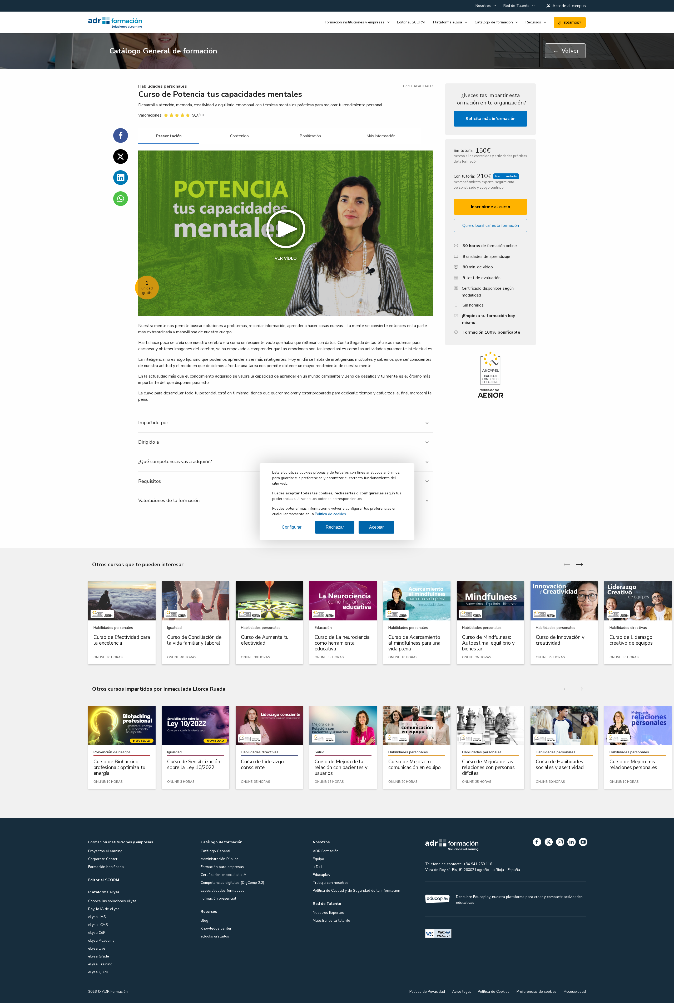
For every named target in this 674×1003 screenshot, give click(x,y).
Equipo (318, 858)
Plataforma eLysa (447, 22)
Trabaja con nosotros (331, 882)
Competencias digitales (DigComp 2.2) (232, 882)
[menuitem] (485, 6)
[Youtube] (583, 843)
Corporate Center (102, 858)
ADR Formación (326, 851)
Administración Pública (220, 858)
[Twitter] (548, 843)
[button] (285, 233)
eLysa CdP (96, 932)
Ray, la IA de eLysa (104, 908)
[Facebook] (537, 843)
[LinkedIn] (571, 843)
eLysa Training (100, 964)
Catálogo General (215, 851)
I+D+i (317, 866)
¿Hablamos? (569, 22)
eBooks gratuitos (215, 936)
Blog (204, 920)
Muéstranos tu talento (331, 920)
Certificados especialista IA (223, 874)
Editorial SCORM (411, 22)
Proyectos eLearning (105, 851)
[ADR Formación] (126, 22)
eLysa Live (96, 948)
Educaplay (321, 874)
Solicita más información (490, 119)
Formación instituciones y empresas (354, 22)
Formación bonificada (106, 866)
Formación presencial (218, 898)
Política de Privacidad (427, 991)
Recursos (533, 22)
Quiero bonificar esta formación (490, 225)
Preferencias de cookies (537, 991)
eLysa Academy (101, 940)
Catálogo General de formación (163, 51)
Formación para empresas (222, 866)
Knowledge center (216, 928)
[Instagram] (560, 843)
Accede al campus (569, 6)
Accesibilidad (575, 991)
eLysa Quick (98, 972)
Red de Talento (516, 5)
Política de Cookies (493, 991)
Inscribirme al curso (490, 207)
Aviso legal (461, 991)
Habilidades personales (162, 86)
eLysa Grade (98, 956)
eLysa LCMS (98, 924)
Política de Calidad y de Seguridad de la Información (356, 890)
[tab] (168, 136)
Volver (566, 51)
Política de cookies (330, 513)
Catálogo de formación (494, 22)
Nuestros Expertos (328, 912)
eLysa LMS (97, 916)
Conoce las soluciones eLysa (112, 901)
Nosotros (483, 5)
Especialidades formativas (222, 890)
